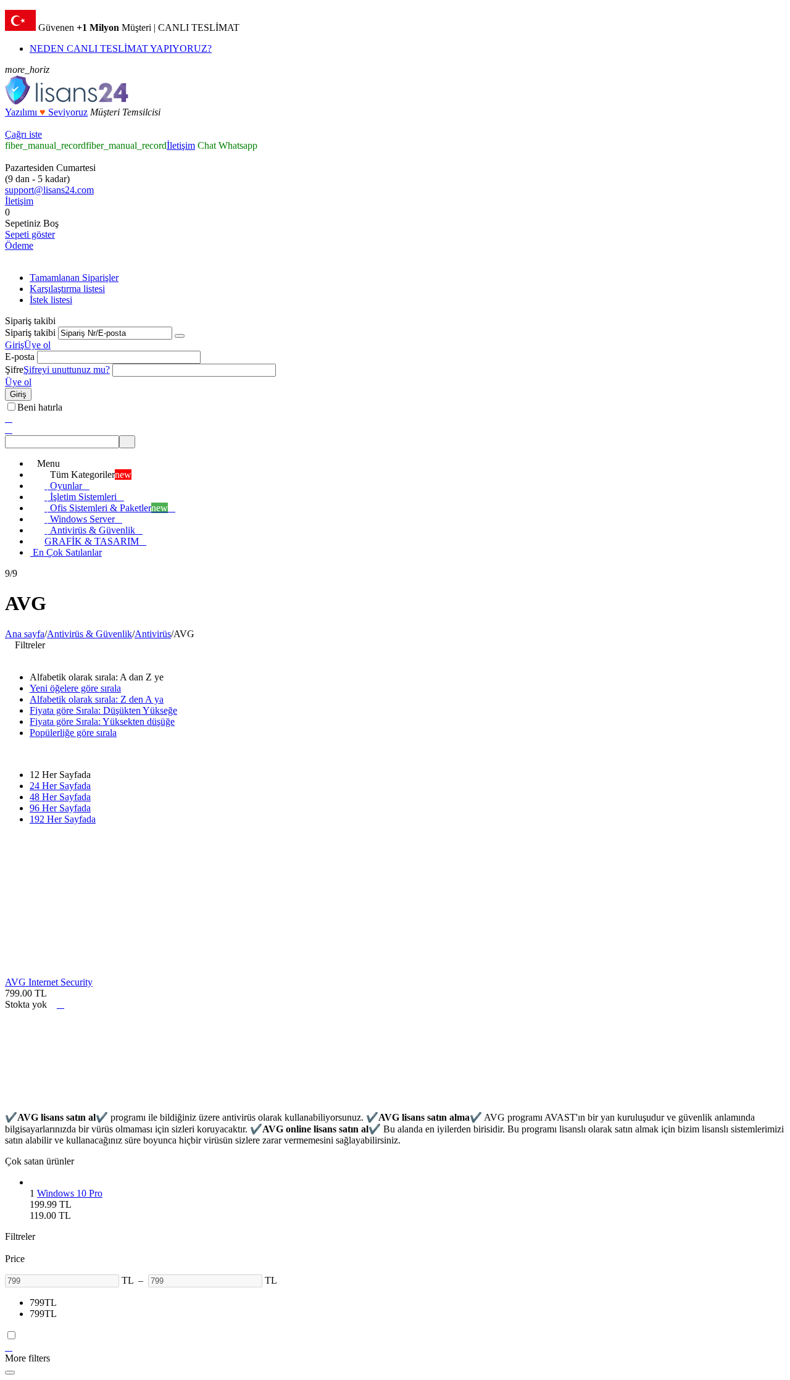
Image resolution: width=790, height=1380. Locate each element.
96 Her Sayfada (60, 808)
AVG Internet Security (49, 982)
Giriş (14, 345)
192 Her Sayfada (63, 819)
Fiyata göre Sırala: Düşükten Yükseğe (103, 710)
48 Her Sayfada (60, 797)
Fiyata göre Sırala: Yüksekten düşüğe (102, 721)
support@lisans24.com (49, 190)
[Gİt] (180, 336)
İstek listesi (51, 300)
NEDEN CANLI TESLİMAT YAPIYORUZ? (121, 48)
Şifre (14, 369)
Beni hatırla (39, 407)
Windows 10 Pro (69, 1193)
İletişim (181, 145)
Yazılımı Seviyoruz (46, 112)
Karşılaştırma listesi (67, 288)
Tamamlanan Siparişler (74, 277)
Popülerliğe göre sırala (73, 732)
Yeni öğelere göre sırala (75, 688)
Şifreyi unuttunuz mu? (66, 369)
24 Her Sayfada (60, 785)
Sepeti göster (30, 234)
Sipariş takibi (30, 332)
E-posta (20, 356)
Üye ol (37, 345)
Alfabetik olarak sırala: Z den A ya (97, 699)
